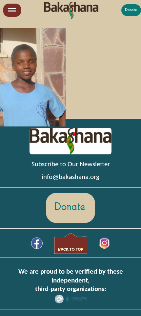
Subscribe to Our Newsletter (70, 164)
